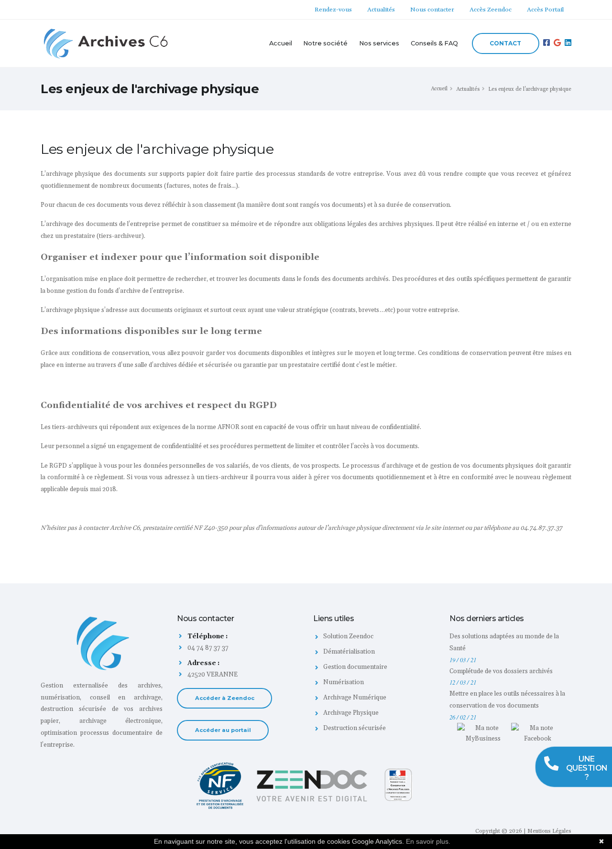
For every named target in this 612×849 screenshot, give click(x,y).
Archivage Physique (351, 713)
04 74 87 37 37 (207, 648)
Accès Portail (545, 9)
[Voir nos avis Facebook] (537, 733)
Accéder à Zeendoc (224, 698)
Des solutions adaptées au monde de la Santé (504, 642)
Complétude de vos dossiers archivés (501, 671)
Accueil (280, 43)
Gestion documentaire (355, 667)
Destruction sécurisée (354, 728)
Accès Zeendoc (491, 9)
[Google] (557, 43)
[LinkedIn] (568, 43)
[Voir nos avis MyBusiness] (483, 733)
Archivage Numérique (354, 697)
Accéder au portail (223, 730)
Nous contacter (432, 9)
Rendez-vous (333, 9)
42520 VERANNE (212, 674)
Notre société (325, 43)
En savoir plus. (428, 841)
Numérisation (343, 682)
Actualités (381, 9)
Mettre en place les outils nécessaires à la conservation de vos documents (507, 699)
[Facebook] (546, 43)
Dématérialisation (349, 652)
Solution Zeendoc (348, 636)
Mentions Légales (549, 831)
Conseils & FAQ (434, 43)
